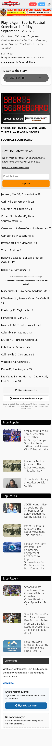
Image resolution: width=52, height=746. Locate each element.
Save (21, 62)
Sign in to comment (27, 705)
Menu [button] (49, 4)
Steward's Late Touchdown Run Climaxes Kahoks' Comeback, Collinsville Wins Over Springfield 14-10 (36, 596)
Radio (42, 4)
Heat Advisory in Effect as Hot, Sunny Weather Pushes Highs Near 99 (36, 646)
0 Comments (7, 62)
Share (31, 62)
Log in (33, 4)
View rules (8, 683)
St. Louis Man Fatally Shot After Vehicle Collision (36, 482)
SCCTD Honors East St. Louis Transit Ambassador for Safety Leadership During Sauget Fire (35, 510)
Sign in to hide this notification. (15, 167)
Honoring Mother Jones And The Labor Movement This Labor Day (34, 465)
